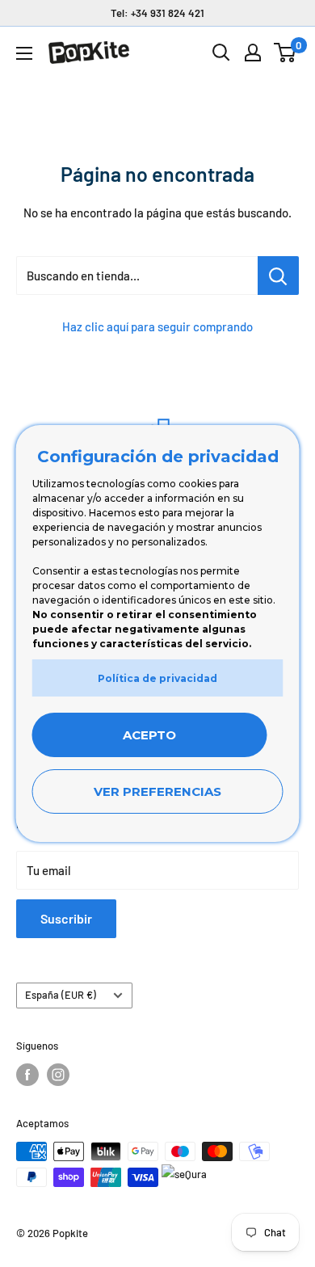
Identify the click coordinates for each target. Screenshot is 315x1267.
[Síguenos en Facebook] (27, 1074)
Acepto (149, 735)
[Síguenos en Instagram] (58, 1074)
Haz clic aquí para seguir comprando (157, 326)
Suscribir (66, 918)
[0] (285, 52)
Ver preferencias (157, 791)
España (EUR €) (60, 994)
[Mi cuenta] (253, 52)
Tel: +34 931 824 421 (157, 12)
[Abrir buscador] (221, 52)
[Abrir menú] (24, 53)
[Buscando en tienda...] (278, 275)
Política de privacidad (157, 678)
